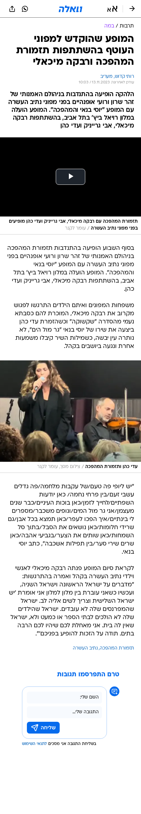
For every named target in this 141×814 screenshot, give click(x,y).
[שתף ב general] (12, 8)
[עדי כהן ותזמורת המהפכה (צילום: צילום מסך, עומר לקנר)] (70, 416)
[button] (112, 9)
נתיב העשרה (85, 648)
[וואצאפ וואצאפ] (25, 9)
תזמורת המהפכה (117, 648)
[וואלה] (70, 9)
